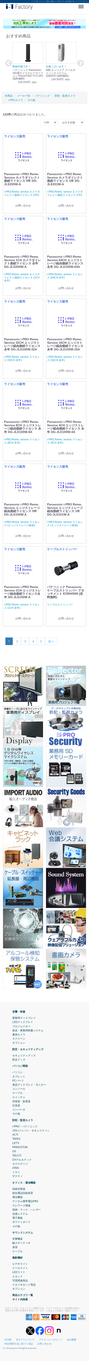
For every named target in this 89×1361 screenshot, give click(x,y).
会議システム (20, 1213)
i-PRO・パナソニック (25, 1126)
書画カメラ (18, 1034)
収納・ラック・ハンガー (26, 1209)
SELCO (16, 1155)
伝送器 (16, 1105)
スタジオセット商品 (24, 1284)
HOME (8, 1339)
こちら (49, 1310)
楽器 (14, 1247)
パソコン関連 (20, 1065)
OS (14, 1151)
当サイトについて (25, 1339)
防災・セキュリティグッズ (27, 1049)
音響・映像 (18, 1011)
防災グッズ (18, 1059)
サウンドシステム (22, 1232)
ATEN (15, 1167)
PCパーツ (18, 1080)
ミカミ (16, 1172)
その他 (16, 1113)
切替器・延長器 (21, 1101)
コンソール (18, 1088)
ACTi (15, 1134)
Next (80, 63)
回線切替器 (18, 1188)
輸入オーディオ (21, 1242)
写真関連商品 (20, 1280)
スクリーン (18, 1038)
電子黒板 (17, 1217)
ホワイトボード (21, 1222)
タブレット (18, 1076)
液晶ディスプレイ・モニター (29, 1084)
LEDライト (18, 1272)
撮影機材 (17, 1257)
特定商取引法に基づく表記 (19, 1343)
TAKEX (16, 1139)
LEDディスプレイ (22, 1022)
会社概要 (71, 1339)
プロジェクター (21, 1026)
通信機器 (17, 1197)
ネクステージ (20, 1163)
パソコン (17, 1072)
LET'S (15, 1143)
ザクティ (17, 1176)
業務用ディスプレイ (24, 1017)
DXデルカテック (22, 1159)
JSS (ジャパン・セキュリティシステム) (35, 1130)
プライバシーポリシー (51, 1339)
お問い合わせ (44, 1343)
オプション (18, 1042)
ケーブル (17, 1093)
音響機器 (17, 1238)
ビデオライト (20, 1263)
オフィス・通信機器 (24, 1182)
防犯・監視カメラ (22, 1120)
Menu (82, 5)
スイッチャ (18, 1097)
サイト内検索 (20, 1299)
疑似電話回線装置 (22, 1193)
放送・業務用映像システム (27, 1030)
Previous (8, 63)
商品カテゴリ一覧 (22, 1295)
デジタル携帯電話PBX (25, 1201)
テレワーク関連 (21, 1205)
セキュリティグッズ (24, 1055)
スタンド (17, 1276)
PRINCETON (20, 1147)
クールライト (20, 1268)
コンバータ (18, 1109)
